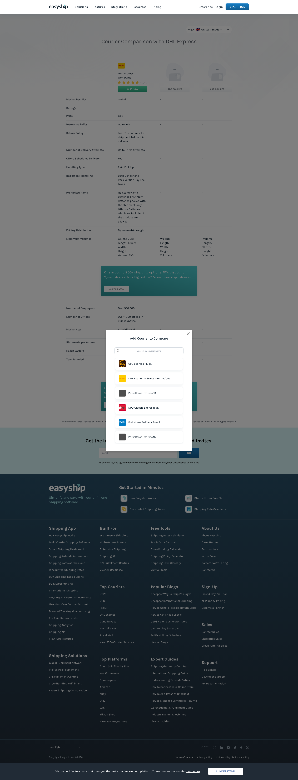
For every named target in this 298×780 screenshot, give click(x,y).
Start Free (237, 6)
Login (219, 6)
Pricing (156, 6)
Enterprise (206, 6)
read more (193, 771)
